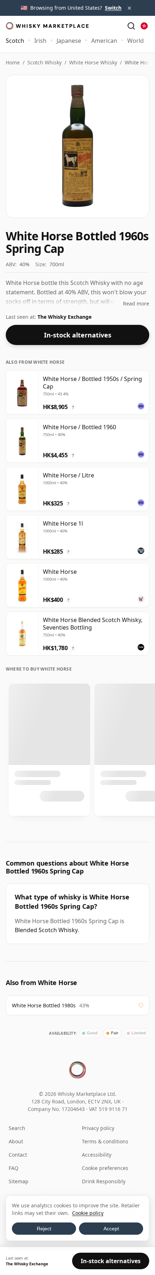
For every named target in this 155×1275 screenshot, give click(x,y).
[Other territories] (144, 26)
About (16, 1141)
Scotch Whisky (44, 62)
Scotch (15, 41)
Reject (44, 1228)
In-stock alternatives (77, 335)
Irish (40, 41)
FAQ (13, 1168)
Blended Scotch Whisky (46, 930)
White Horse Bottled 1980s (44, 1005)
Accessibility (96, 1154)
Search (17, 1128)
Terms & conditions (105, 1141)
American (104, 41)
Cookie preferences (105, 1168)
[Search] (131, 26)
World (135, 41)
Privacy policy (98, 1128)
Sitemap (18, 1181)
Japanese (69, 41)
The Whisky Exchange (64, 316)
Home (13, 62)
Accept (111, 1228)
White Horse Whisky (93, 62)
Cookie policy (87, 1213)
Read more (136, 303)
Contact (18, 1154)
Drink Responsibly (103, 1181)
